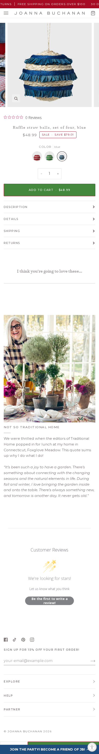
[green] (50, 157)
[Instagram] (32, 640)
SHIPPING (12, 231)
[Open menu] (10, 13)
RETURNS (12, 243)
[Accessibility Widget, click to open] (92, 747)
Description (16, 207)
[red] (38, 157)
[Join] (89, 661)
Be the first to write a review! (50, 601)
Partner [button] (12, 709)
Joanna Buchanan (25, 731)
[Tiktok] (14, 640)
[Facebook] (6, 640)
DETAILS (11, 219)
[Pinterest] (23, 640)
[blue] (62, 157)
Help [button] (8, 695)
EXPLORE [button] (12, 681)
